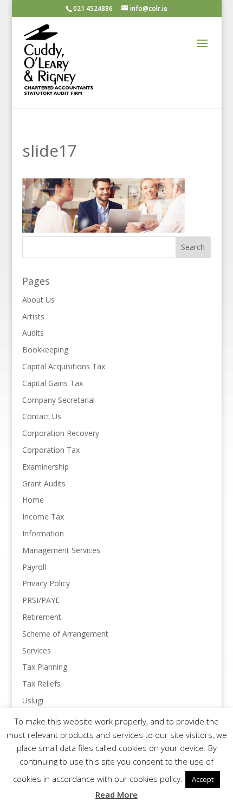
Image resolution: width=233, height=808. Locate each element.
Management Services (61, 550)
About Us (38, 299)
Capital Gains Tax (52, 383)
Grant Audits (44, 483)
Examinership (45, 466)
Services (36, 650)
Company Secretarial (58, 400)
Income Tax (43, 516)
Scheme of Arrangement (65, 634)
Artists (33, 316)
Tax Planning (44, 667)
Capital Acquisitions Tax (63, 366)
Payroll (34, 567)
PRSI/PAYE (41, 600)
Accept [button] (202, 779)
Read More (116, 794)
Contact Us (41, 416)
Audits (33, 333)
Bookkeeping (45, 349)
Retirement (41, 617)
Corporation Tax (51, 450)
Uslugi (32, 700)
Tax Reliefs (41, 683)
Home (33, 500)
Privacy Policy (46, 583)
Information (43, 533)
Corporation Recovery (60, 433)
